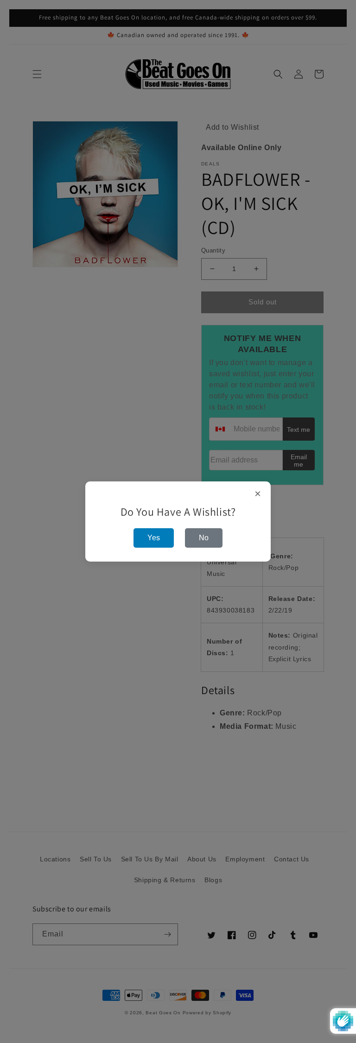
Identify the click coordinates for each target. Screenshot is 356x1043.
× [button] (257, 493)
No (204, 538)
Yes (153, 538)
